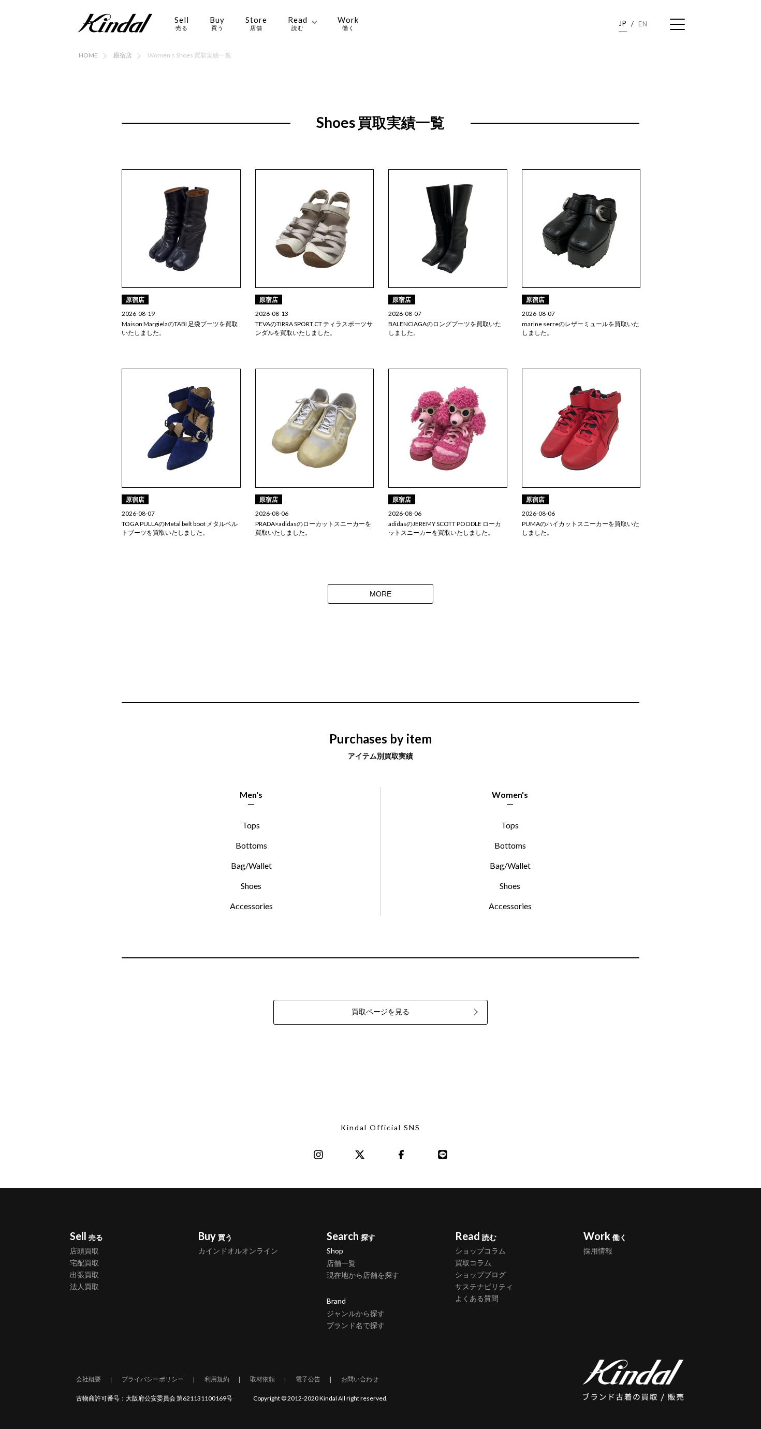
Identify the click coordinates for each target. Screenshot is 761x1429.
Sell (181, 23)
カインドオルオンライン (238, 1250)
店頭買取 (84, 1250)
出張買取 (84, 1274)
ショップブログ (480, 1274)
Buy (217, 23)
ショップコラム (480, 1250)
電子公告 (308, 1379)
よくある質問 (477, 1298)
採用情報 (597, 1250)
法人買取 (84, 1286)
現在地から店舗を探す (363, 1275)
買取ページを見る (380, 1012)
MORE (380, 594)
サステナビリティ (484, 1286)
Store (256, 23)
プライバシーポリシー (153, 1379)
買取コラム (473, 1262)
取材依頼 (262, 1379)
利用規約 (216, 1379)
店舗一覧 (341, 1263)
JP (623, 23)
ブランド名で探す (356, 1325)
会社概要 (88, 1379)
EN (643, 24)
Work (348, 23)
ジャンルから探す (356, 1313)
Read (298, 23)
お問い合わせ (359, 1379)
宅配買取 (84, 1262)
